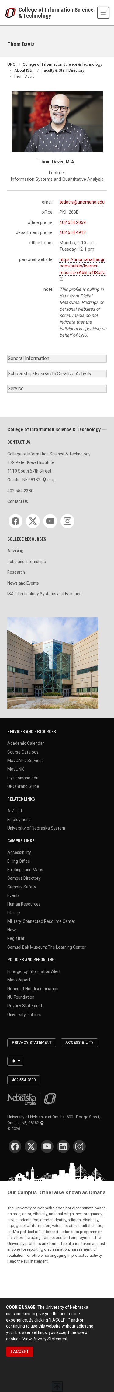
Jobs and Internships (26, 561)
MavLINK (15, 769)
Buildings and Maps (25, 869)
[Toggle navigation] (103, 13)
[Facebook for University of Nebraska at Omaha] (15, 1146)
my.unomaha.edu (22, 777)
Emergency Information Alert (33, 971)
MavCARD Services (25, 760)
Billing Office (18, 860)
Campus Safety (21, 886)
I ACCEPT (20, 1351)
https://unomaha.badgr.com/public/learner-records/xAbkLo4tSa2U (82, 266)
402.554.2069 (73, 222)
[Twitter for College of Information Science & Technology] (33, 521)
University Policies (24, 1014)
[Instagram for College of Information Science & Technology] (67, 521)
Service (16, 388)
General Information (28, 358)
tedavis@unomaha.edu (82, 202)
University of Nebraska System (36, 827)
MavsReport (18, 980)
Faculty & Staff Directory (63, 70)
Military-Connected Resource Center (41, 921)
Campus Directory (24, 878)
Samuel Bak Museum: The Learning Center (46, 946)
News (12, 929)
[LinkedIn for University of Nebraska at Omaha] (63, 1146)
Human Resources (24, 904)
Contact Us (17, 501)
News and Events (23, 583)
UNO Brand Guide (23, 786)
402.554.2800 (24, 1080)
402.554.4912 (73, 232)
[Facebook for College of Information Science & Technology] (15, 521)
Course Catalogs (23, 751)
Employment (18, 819)
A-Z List (14, 810)
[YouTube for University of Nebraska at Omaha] (47, 1146)
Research (16, 572)
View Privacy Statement (44, 1338)
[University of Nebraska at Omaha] (12, 12)
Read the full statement (27, 1261)
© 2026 (14, 1128)
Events (13, 895)
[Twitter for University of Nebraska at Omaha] (31, 1146)
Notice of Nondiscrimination (32, 988)
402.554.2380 (20, 490)
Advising (15, 550)
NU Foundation (20, 997)
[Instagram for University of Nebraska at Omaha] (79, 1146)
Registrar (16, 938)
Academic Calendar (25, 743)
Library (13, 912)
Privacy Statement (24, 1005)
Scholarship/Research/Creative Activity (50, 373)
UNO (11, 64)
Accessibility (19, 852)
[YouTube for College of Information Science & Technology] (50, 521)
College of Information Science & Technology (56, 12)
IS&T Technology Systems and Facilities (44, 593)
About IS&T (24, 70)
